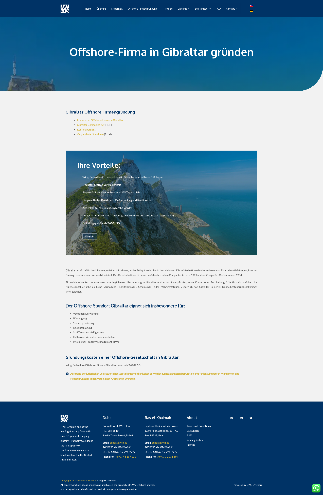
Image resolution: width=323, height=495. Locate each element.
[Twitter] (251, 418)
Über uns (101, 8)
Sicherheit (117, 8)
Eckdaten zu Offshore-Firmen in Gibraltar (100, 120)
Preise (169, 8)
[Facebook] (232, 418)
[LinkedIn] (241, 418)
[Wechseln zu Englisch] (252, 6)
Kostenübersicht (86, 129)
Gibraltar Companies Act (90, 124)
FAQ (218, 8)
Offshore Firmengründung (142, 8)
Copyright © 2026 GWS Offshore (78, 480)
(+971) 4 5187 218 (125, 456)
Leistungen (201, 8)
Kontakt (230, 8)
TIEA (189, 435)
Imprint (191, 444)
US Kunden (193, 430)
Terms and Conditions (199, 425)
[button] (158, 8)
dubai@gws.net (118, 442)
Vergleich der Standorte (90, 134)
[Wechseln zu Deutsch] (252, 11)
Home (88, 8)
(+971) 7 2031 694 (167, 456)
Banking (182, 8)
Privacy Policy (195, 440)
